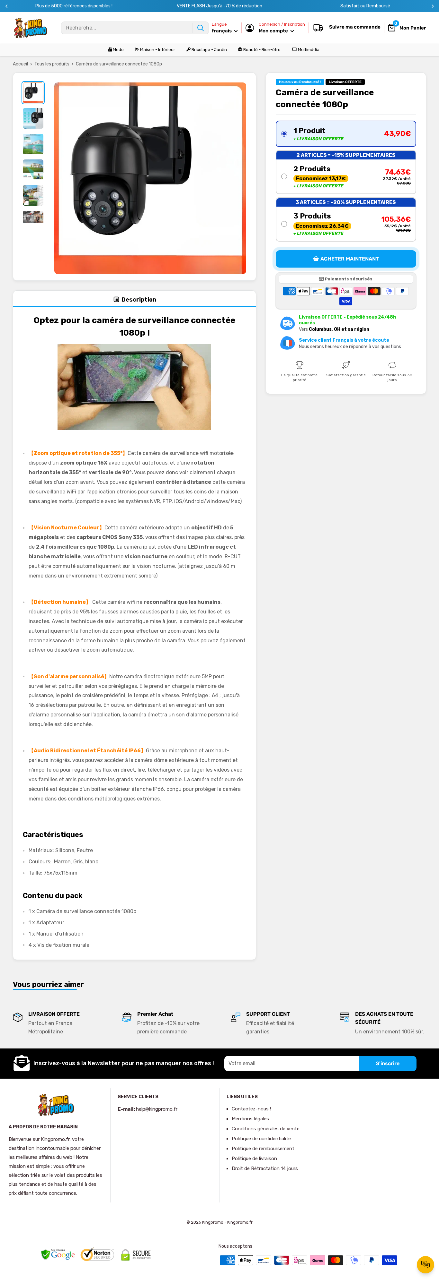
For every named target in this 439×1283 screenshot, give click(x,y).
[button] (346, 134)
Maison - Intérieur (157, 49)
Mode (118, 49)
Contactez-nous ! (251, 1109)
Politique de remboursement (263, 1148)
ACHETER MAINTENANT (349, 259)
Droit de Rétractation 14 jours (265, 1168)
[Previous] (6, 6)
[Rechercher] (201, 28)
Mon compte (274, 31)
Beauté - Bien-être (261, 49)
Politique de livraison (254, 1158)
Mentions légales (250, 1119)
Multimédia (308, 49)
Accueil (20, 64)
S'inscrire (387, 1063)
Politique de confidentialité (261, 1139)
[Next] (432, 6)
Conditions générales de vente (266, 1129)
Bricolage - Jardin (209, 49)
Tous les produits (51, 64)
